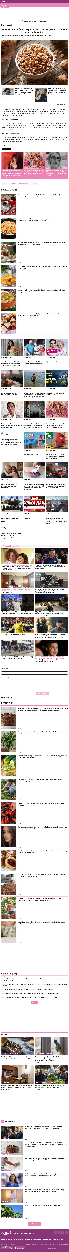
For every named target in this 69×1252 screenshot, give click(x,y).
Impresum (52, 1244)
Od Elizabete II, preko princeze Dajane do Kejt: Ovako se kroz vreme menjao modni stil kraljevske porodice (30, 993)
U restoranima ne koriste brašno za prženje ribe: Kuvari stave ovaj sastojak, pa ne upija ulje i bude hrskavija (40, 220)
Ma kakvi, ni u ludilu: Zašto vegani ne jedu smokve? (42, 1205)
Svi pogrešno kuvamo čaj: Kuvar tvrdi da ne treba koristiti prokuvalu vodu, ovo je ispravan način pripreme (41, 243)
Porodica (27, 1239)
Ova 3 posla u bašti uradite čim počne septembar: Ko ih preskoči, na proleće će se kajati (41, 780)
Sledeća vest (61, 104)
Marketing (34, 1244)
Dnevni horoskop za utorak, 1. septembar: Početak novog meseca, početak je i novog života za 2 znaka (29, 997)
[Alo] (3, 1)
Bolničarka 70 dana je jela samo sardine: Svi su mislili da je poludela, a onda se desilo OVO (17, 1058)
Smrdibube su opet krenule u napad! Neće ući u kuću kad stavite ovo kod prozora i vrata (41, 923)
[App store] (19, 1247)
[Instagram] (59, 1232)
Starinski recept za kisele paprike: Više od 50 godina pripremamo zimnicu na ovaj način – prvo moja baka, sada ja (40, 899)
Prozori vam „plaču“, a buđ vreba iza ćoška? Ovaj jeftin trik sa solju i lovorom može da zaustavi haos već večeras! (50, 1059)
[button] (41, 37)
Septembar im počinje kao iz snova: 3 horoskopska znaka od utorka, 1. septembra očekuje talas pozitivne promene (32, 979)
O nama (27, 1244)
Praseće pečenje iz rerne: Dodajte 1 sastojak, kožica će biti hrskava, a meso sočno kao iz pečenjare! (41, 315)
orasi (4, 183)
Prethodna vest (8, 97)
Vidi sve (34, 1002)
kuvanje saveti (23, 183)
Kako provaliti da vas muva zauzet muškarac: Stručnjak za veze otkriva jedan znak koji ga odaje (57, 91)
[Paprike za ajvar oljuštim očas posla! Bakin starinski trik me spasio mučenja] (8, 813)
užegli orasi (34, 183)
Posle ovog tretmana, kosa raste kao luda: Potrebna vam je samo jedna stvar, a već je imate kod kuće (42, 828)
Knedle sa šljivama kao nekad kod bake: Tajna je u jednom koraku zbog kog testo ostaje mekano (42, 852)
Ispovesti (34, 1239)
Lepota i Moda (12, 1239)
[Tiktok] (66, 1232)
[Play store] (7, 1247)
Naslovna (4, 1239)
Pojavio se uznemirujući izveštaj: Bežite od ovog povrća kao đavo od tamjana (50, 1086)
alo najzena (12, 183)
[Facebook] (55, 1232)
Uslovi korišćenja (62, 1244)
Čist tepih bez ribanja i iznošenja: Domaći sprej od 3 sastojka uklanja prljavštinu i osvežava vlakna (41, 875)
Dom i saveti (6, 25)
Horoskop (55, 1239)
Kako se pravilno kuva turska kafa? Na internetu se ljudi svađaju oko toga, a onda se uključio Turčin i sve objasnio (41, 196)
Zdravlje (20, 1239)
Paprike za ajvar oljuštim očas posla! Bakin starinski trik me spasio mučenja (41, 804)
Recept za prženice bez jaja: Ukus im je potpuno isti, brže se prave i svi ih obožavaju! (43, 267)
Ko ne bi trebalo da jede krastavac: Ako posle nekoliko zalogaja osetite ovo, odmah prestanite (42, 757)
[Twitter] (62, 1232)
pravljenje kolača (8, 129)
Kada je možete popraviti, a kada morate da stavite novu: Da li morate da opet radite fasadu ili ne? (28, 989)
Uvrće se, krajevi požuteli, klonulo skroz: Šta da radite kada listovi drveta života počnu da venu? (40, 733)
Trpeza (61, 1239)
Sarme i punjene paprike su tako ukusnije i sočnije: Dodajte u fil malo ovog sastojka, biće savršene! (41, 291)
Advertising (43, 1244)
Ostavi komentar (42, 693)
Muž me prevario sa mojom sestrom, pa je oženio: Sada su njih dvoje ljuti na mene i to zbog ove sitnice (24, 91)
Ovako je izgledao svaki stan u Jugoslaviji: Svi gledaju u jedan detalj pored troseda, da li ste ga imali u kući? (16, 1087)
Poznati (39, 1239)
